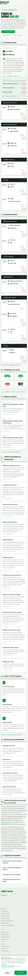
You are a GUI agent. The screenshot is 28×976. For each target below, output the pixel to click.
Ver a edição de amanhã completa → (11, 364)
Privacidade (4, 948)
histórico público (20, 824)
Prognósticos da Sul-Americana (12, 575)
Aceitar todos (20, 972)
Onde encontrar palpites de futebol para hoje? (12, 862)
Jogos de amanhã (5, 913)
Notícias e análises (5, 918)
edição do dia (14, 837)
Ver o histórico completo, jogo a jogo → (12, 391)
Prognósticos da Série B (10, 485)
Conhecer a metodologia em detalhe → (11, 734)
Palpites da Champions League (11, 594)
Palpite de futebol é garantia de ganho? (11, 880)
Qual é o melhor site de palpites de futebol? (12, 868)
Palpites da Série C (8, 539)
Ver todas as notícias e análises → (11, 451)
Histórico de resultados (6, 920)
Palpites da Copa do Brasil (10, 504)
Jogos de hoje (4, 911)
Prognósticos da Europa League (12, 612)
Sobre (2, 941)
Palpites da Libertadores (10, 522)
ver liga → (23, 102)
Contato (3, 944)
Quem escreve (4, 939)
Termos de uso (4, 951)
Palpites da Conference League (12, 630)
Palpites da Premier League (10, 647)
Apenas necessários (7, 973)
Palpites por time (5, 916)
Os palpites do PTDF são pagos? (12, 874)
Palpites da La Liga (8, 661)
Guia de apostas (5, 923)
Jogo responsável (5, 946)
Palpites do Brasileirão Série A (11, 465)
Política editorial (5, 934)
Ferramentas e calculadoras (7, 925)
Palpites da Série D (8, 557)
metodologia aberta (6, 822)
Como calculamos (5, 932)
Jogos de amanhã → (6, 35)
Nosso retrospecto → (19, 35)
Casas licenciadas (5, 937)
